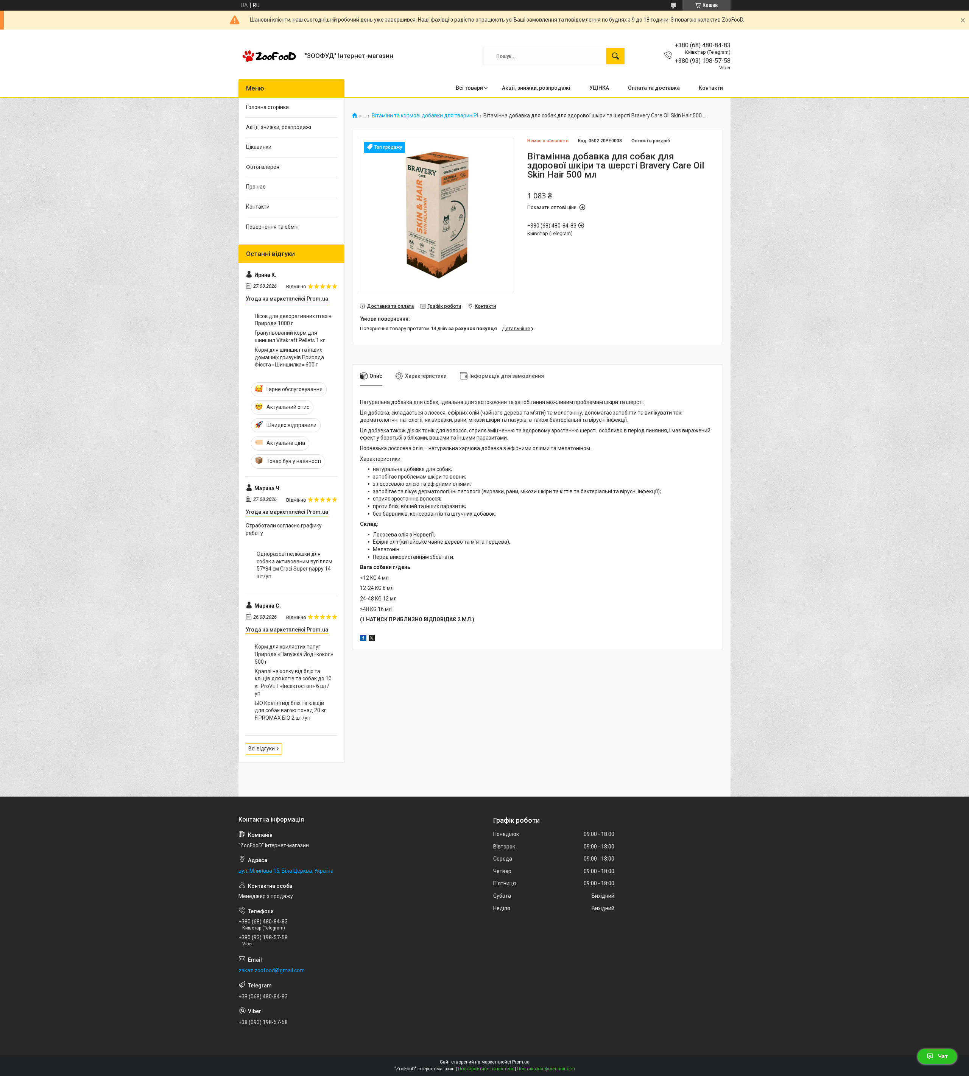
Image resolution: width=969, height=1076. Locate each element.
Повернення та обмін (272, 227)
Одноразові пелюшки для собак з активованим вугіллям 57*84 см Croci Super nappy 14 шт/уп (294, 565)
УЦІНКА (599, 88)
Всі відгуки (261, 748)
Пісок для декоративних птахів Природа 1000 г (293, 320)
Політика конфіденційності (546, 1068)
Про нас (255, 187)
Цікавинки (258, 147)
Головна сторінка (267, 107)
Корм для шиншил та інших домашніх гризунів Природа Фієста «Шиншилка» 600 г (289, 357)
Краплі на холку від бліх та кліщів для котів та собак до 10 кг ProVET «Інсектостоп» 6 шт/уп (293, 682)
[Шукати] (615, 56)
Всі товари (469, 88)
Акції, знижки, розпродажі (536, 88)
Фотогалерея (262, 167)
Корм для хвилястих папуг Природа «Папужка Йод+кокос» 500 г (294, 654)
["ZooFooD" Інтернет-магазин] (268, 56)
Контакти (711, 88)
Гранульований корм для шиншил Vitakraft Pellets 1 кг (290, 336)
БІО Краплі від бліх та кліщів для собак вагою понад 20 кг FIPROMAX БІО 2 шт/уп (290, 710)
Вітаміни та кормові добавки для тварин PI (425, 116)
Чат (943, 1056)
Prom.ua (521, 1062)
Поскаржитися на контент (486, 1068)
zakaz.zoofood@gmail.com (271, 970)
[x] (372, 639)
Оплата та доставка (654, 88)
